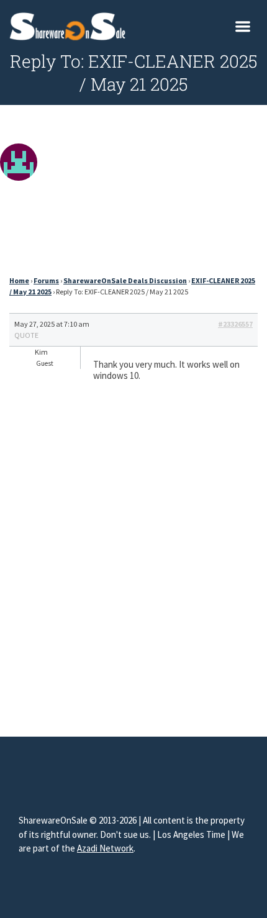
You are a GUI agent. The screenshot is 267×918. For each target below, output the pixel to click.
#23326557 (235, 324)
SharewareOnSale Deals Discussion (125, 280)
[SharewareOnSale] (70, 24)
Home (19, 280)
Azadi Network (105, 848)
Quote (26, 335)
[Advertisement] (133, 194)
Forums (46, 280)
